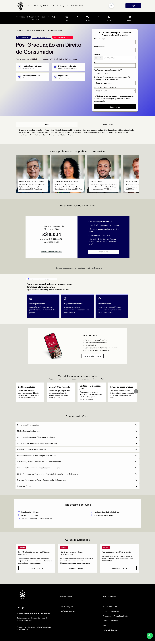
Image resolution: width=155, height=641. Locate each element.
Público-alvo (108, 124)
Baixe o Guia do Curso (92, 356)
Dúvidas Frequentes (111, 611)
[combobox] (98, 58)
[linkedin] (23, 608)
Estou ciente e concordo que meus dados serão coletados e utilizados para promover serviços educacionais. (114, 98)
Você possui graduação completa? (108, 70)
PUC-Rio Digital (66, 606)
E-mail (97, 62)
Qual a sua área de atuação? (105, 87)
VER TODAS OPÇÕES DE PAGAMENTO (51, 252)
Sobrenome (99, 46)
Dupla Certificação (67, 611)
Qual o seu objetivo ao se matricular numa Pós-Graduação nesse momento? (112, 78)
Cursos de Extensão (110, 620)
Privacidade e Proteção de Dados (115, 616)
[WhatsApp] (150, 636)
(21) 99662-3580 (111, 606)
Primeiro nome (100, 38)
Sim (98, 73)
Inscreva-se (103, 252)
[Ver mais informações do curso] (35, 558)
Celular (97, 54)
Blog (104, 625)
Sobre (46, 124)
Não (106, 73)
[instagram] (19, 608)
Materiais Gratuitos (110, 630)
